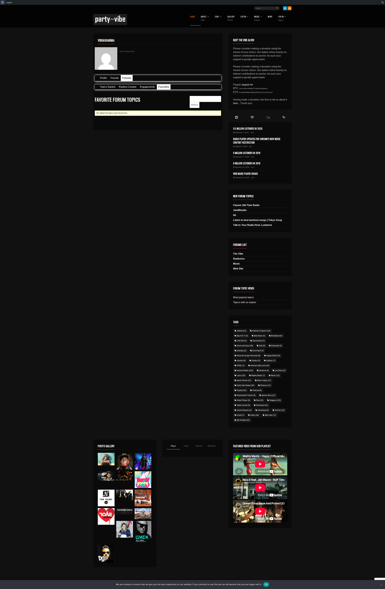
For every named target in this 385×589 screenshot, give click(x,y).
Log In (280, 18)
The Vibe (238, 253)
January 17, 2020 (242, 157)
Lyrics (241, 375)
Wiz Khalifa (243, 420)
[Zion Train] (124, 476)
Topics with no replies (244, 302)
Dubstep (241, 351)
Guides (256, 361)
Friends (115, 78)
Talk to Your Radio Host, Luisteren (252, 225)
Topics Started (107, 87)
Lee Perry (280, 370)
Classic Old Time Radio (246, 205)
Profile (103, 78)
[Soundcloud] (289, 8)
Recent (199, 446)
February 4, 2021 (242, 132)
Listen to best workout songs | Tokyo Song (257, 220)
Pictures (265, 385)
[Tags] (284, 117)
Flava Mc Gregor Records (248, 356)
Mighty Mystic (258, 375)
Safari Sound (243, 405)
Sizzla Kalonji (244, 410)
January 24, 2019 (242, 167)
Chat (217, 16)
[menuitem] (2, 2)
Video (254, 415)
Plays (173, 446)
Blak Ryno (259, 336)
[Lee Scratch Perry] (124, 461)
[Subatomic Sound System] (143, 461)
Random (212, 446)
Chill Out (241, 341)
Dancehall (259, 341)
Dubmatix (276, 346)
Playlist (241, 390)
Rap (259, 400)
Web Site (238, 268)
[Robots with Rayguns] (143, 479)
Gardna (241, 361)
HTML (240, 365)
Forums (126, 78)
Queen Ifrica (268, 395)
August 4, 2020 (241, 146)
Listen (243, 16)
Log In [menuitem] (9, 2)
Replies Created (127, 87)
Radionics (239, 258)
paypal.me (247, 84)
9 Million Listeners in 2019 (246, 153)
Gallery (230, 18)
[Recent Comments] (268, 117)
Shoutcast (262, 405)
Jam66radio (239, 210)
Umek (240, 415)
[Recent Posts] (236, 117)
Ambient (241, 331)
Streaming (263, 410)
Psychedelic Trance (246, 395)
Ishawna (264, 370)
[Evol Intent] (106, 516)
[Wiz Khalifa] (124, 529)
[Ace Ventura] (143, 513)
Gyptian (270, 361)
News (270, 16)
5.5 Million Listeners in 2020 (247, 128)
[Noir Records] (106, 498)
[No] (381, 584)
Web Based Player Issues (245, 173)
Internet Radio (245, 370)
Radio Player (243, 400)
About (203, 18)
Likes (186, 446)
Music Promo (244, 380)
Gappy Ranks (273, 356)
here (235, 103)
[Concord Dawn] (124, 511)
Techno (280, 410)
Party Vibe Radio (245, 385)
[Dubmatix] (106, 554)
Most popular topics (243, 297)
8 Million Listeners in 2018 (246, 163)
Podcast (257, 390)
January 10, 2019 (242, 178)
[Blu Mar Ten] (124, 495)
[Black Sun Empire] (143, 498)
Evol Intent (258, 351)
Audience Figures (261, 331)
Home (192, 16)
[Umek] (143, 532)
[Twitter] (285, 8)
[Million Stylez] (106, 476)
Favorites (163, 87)
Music (236, 263)
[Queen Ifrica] (106, 459)
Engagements (147, 87)
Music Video (264, 380)
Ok (266, 584)
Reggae (275, 400)
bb (234, 215)
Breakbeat (276, 336)
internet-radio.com (259, 365)
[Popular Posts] (252, 117)
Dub (262, 346)
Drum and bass (245, 346)
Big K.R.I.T (242, 336)
